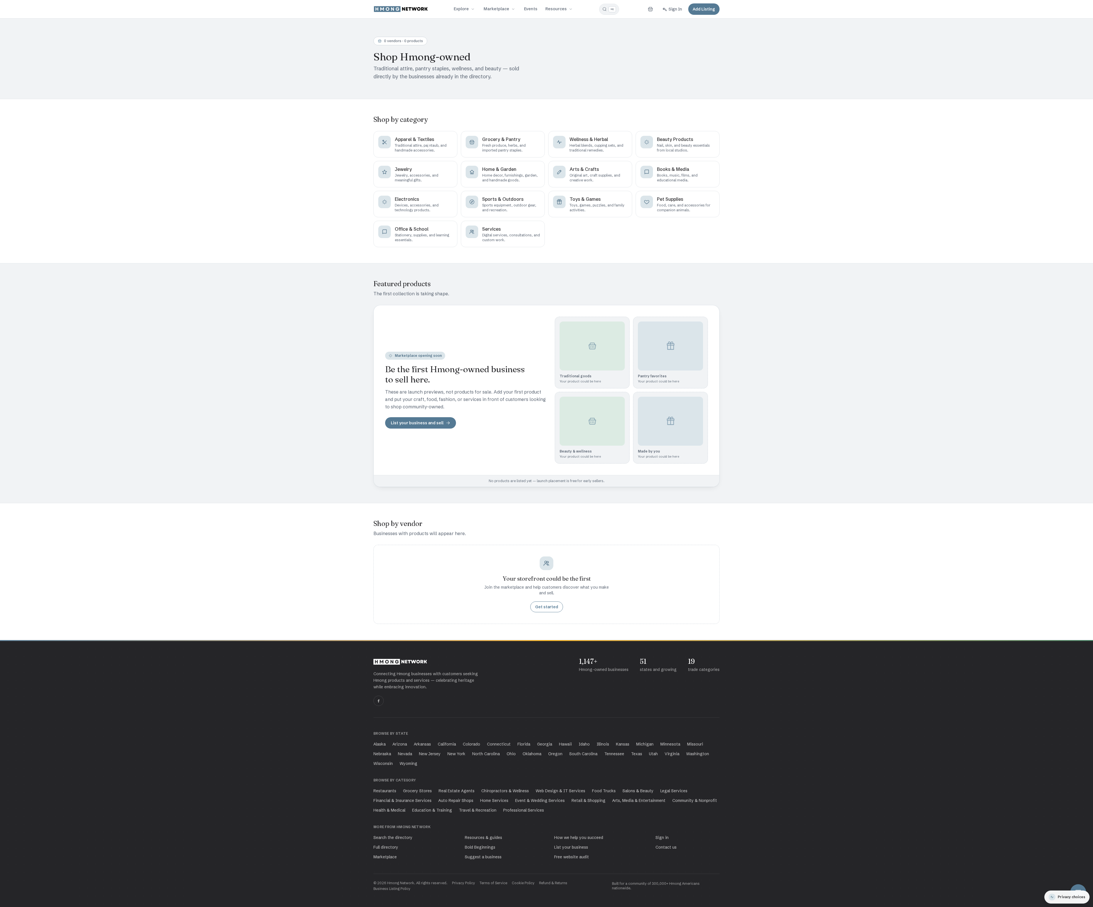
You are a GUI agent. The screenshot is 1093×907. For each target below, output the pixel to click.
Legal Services (673, 790)
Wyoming (408, 763)
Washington (697, 753)
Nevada (405, 753)
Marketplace (496, 8)
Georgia (544, 744)
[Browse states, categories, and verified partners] (473, 9)
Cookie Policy (523, 883)
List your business (571, 847)
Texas (636, 753)
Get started (546, 606)
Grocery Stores (417, 790)
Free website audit (571, 856)
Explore (461, 8)
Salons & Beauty (638, 790)
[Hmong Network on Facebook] (378, 701)
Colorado (471, 744)
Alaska (379, 744)
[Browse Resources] (571, 9)
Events (530, 8)
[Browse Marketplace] (513, 9)
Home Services (494, 800)
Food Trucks (604, 790)
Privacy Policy (463, 883)
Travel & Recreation (477, 810)
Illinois (603, 744)
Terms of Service (493, 883)
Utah (653, 753)
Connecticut (499, 744)
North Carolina (486, 753)
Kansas (622, 744)
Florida (523, 744)
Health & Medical (389, 810)
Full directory (385, 847)
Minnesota (670, 744)
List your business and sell (417, 422)
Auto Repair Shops (455, 800)
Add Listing (704, 9)
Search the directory (392, 837)
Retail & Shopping (588, 800)
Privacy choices (1071, 897)
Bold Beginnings (480, 847)
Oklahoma (532, 753)
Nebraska (382, 753)
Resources (556, 8)
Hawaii (565, 744)
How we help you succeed (578, 837)
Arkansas (422, 744)
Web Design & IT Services (560, 790)
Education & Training (432, 810)
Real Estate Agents (456, 790)
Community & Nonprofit (694, 800)
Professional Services (523, 810)
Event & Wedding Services (540, 800)
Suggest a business (483, 856)
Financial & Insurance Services (402, 800)
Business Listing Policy (391, 888)
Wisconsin (383, 763)
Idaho (584, 744)
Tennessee (614, 753)
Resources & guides (483, 837)
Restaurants (384, 790)
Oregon (555, 753)
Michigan (645, 744)
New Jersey (430, 753)
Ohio (511, 753)
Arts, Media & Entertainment (638, 800)
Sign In (675, 9)
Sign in (662, 837)
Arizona (400, 744)
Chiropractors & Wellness (505, 790)
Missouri (695, 744)
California (447, 744)
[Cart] (650, 9)
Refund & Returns (553, 883)
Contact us (666, 847)
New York (456, 753)
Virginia (672, 753)
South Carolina (583, 753)
